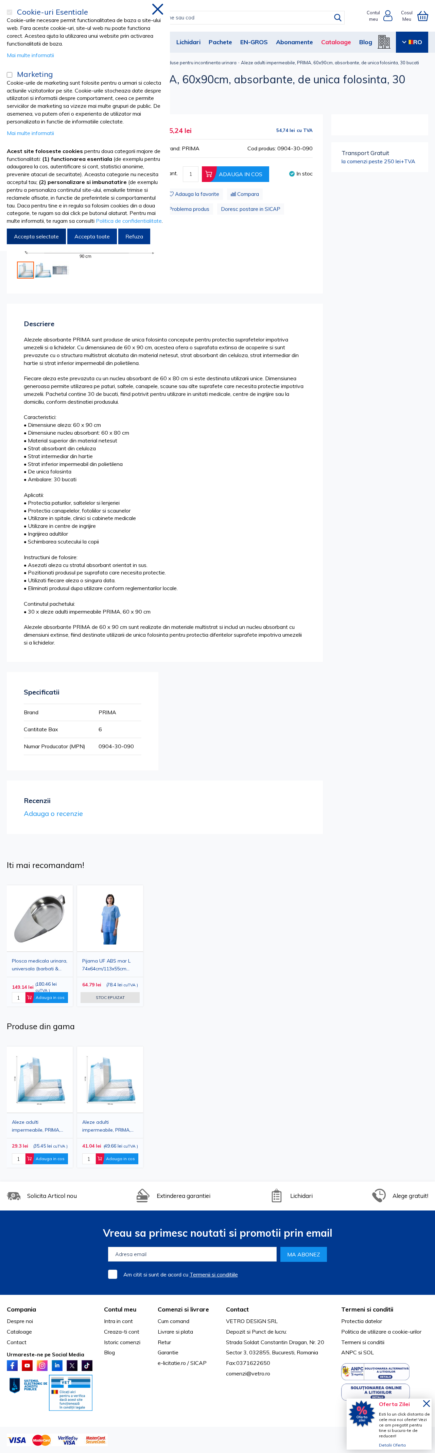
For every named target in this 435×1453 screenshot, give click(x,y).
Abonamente (294, 42)
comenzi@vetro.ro (248, 1373)
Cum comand (173, 1321)
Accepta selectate (36, 236)
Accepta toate (92, 236)
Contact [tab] (237, 1309)
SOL (368, 1352)
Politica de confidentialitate (129, 220)
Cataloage (336, 42)
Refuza (134, 236)
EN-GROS (254, 42)
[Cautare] (338, 17)
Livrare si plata (175, 1331)
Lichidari (188, 42)
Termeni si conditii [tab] (367, 1309)
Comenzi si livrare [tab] (183, 1309)
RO (417, 42)
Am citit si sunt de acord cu (180, 1274)
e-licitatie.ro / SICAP (182, 1362)
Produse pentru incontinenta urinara (199, 62)
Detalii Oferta (392, 1445)
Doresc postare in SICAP (250, 209)
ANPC (349, 1352)
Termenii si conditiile (214, 1274)
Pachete (220, 42)
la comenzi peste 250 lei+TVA (378, 156)
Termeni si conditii (362, 1342)
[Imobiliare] (384, 42)
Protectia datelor (361, 1321)
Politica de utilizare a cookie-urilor (381, 1331)
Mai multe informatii (30, 55)
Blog (365, 42)
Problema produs (189, 209)
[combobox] (225, 17)
